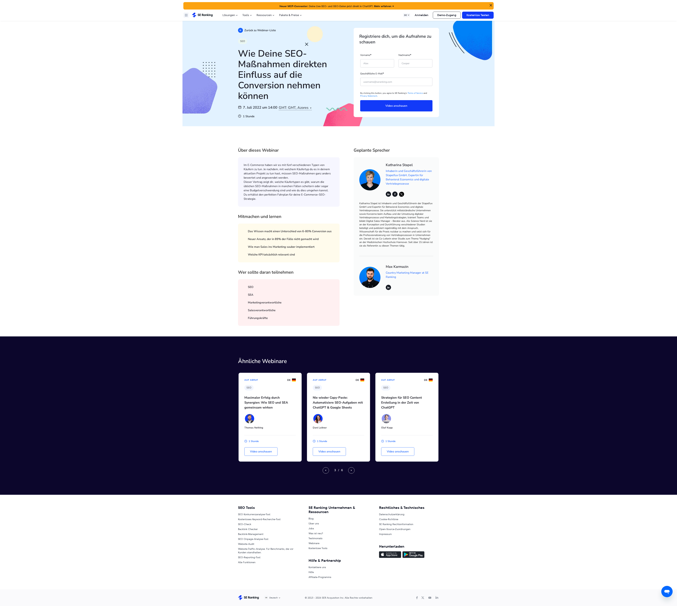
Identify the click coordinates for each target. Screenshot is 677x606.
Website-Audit (246, 544)
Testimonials (315, 538)
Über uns (314, 523)
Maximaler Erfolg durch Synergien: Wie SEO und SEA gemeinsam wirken (266, 402)
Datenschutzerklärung (391, 514)
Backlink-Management (250, 534)
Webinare (314, 543)
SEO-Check (244, 524)
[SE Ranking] (202, 15)
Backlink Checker (248, 529)
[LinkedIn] (437, 598)
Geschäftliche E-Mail (372, 73)
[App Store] (390, 555)
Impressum (385, 534)
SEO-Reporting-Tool (249, 557)
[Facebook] (417, 597)
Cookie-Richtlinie (388, 519)
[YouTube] (430, 598)
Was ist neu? (316, 533)
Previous (326, 470)
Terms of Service (415, 93)
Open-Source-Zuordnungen (394, 529)
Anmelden (421, 15)
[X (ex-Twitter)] (423, 598)
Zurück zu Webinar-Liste (260, 30)
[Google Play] (413, 555)
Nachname (404, 55)
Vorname (365, 55)
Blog (311, 518)
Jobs (311, 528)
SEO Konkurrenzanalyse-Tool (254, 514)
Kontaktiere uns (317, 567)
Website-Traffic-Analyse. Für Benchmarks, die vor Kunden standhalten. (265, 550)
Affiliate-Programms (320, 577)
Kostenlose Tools (318, 548)
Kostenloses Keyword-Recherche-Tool (259, 519)
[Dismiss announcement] (490, 5)
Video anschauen (261, 451)
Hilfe (311, 572)
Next (351, 470)
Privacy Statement (368, 96)
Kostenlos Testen (477, 15)
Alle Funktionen (246, 562)
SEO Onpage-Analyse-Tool (253, 539)
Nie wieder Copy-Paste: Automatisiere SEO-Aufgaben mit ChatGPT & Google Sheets (338, 402)
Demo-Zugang (446, 15)
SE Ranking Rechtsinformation (396, 524)
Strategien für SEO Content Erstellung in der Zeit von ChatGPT (401, 402)
